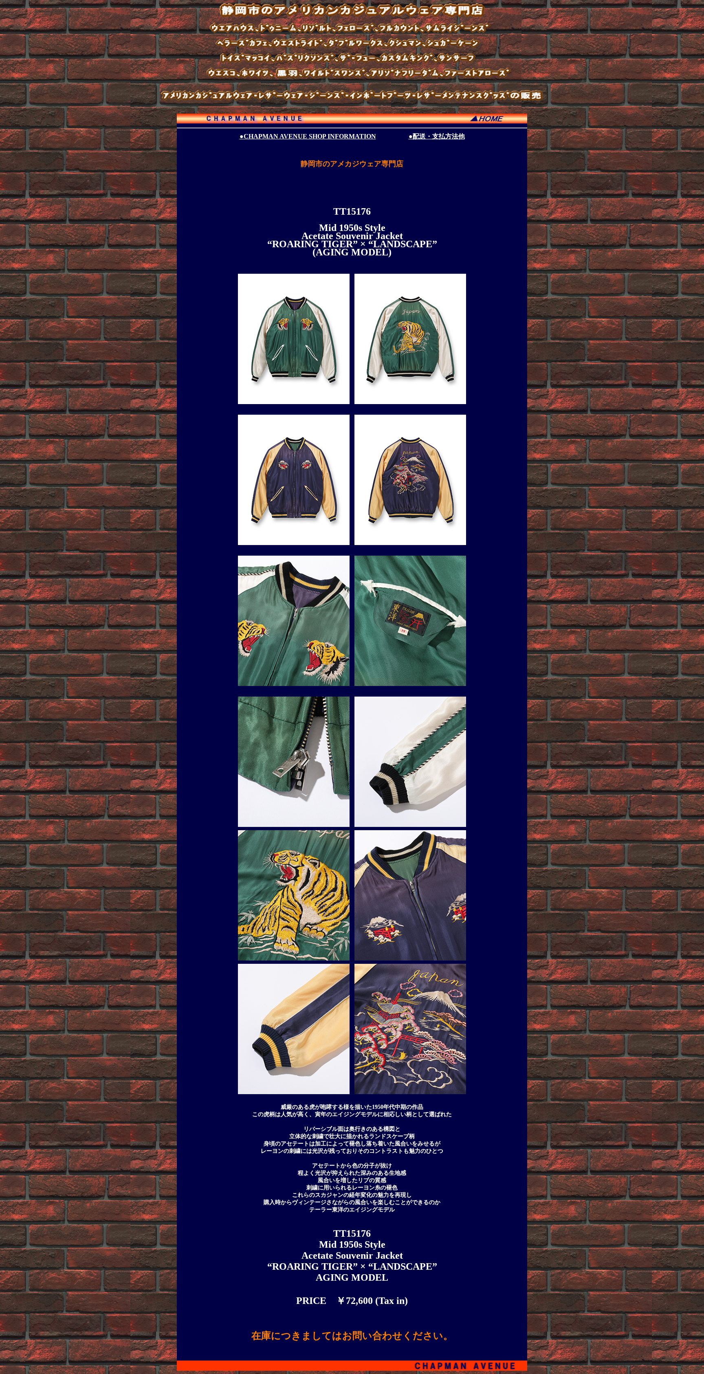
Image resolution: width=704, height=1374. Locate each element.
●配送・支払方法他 (437, 136)
